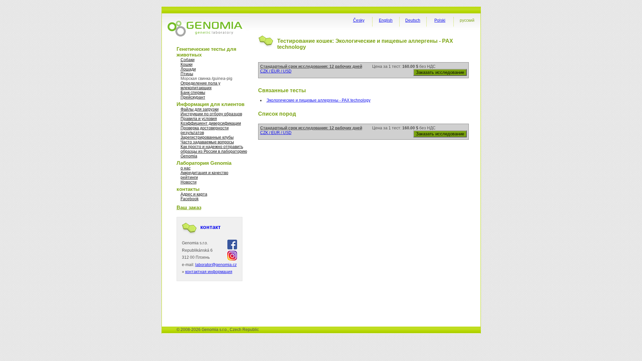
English (386, 20)
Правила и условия (199, 118)
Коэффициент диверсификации (211, 123)
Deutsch (412, 20)
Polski (439, 20)
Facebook (190, 199)
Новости (189, 182)
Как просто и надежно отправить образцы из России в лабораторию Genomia (214, 151)
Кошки (187, 64)
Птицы (187, 74)
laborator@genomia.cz (216, 264)
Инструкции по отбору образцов (211, 114)
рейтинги (189, 177)
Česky (358, 20)
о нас (186, 168)
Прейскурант (193, 97)
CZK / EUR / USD (276, 71)
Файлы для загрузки (200, 109)
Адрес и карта (194, 194)
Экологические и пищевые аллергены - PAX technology (318, 100)
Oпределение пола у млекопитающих (200, 85)
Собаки (188, 59)
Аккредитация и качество (204, 172)
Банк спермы (193, 92)
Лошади (188, 69)
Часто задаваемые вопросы (207, 142)
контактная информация (208, 271)
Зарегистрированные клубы (207, 137)
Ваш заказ (189, 207)
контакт (210, 227)
